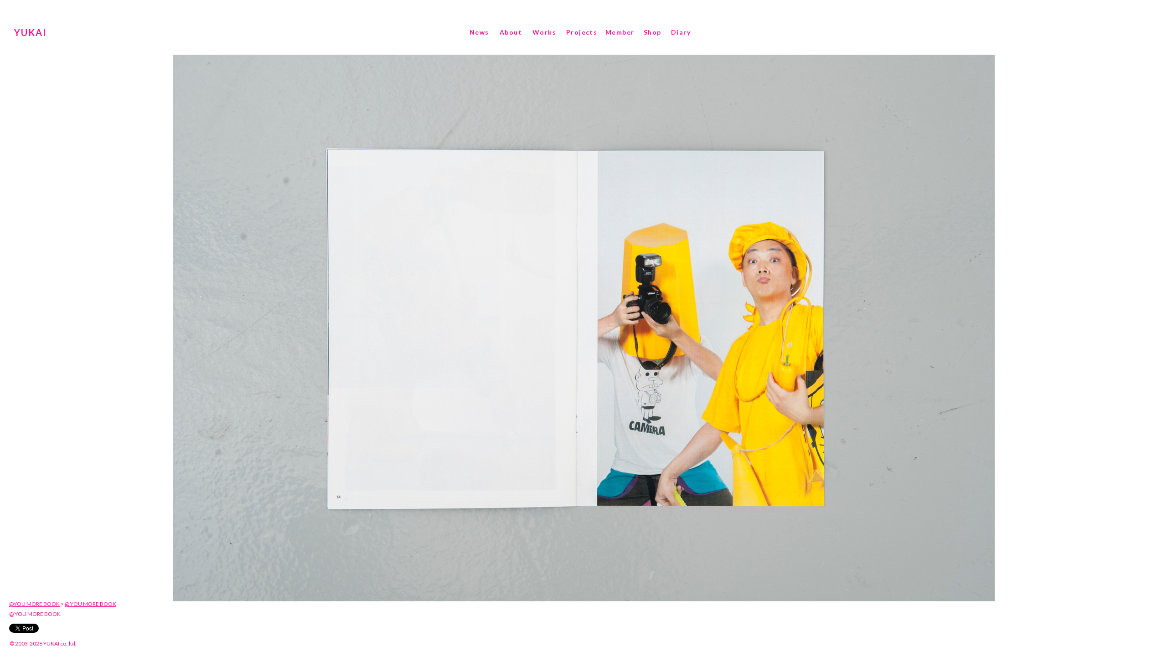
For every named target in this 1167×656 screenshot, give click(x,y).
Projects (581, 32)
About (511, 32)
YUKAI (30, 32)
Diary (681, 32)
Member (619, 32)
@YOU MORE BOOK (34, 603)
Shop (652, 32)
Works (544, 32)
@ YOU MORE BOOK (90, 603)
